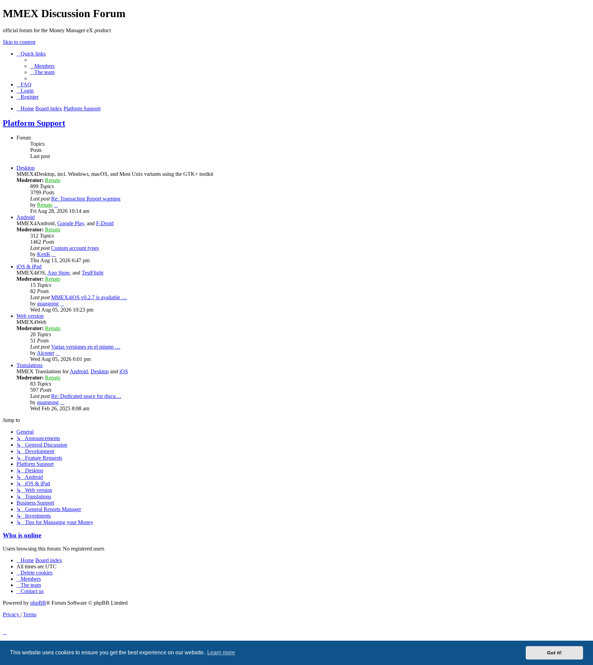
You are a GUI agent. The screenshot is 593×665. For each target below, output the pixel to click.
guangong (48, 303)
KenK (43, 254)
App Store (58, 273)
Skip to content (19, 42)
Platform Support (34, 123)
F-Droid (105, 223)
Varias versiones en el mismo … (85, 347)
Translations (29, 365)
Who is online (22, 535)
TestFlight (92, 273)
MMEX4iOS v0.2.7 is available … (89, 297)
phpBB (38, 603)
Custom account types (75, 248)
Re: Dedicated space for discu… (86, 396)
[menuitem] (42, 66)
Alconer (45, 353)
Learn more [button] (221, 652)
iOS (123, 371)
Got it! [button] (554, 652)
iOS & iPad (29, 266)
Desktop (25, 168)
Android (25, 217)
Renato (52, 180)
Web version (30, 316)
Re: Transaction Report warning (85, 199)
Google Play (70, 223)
